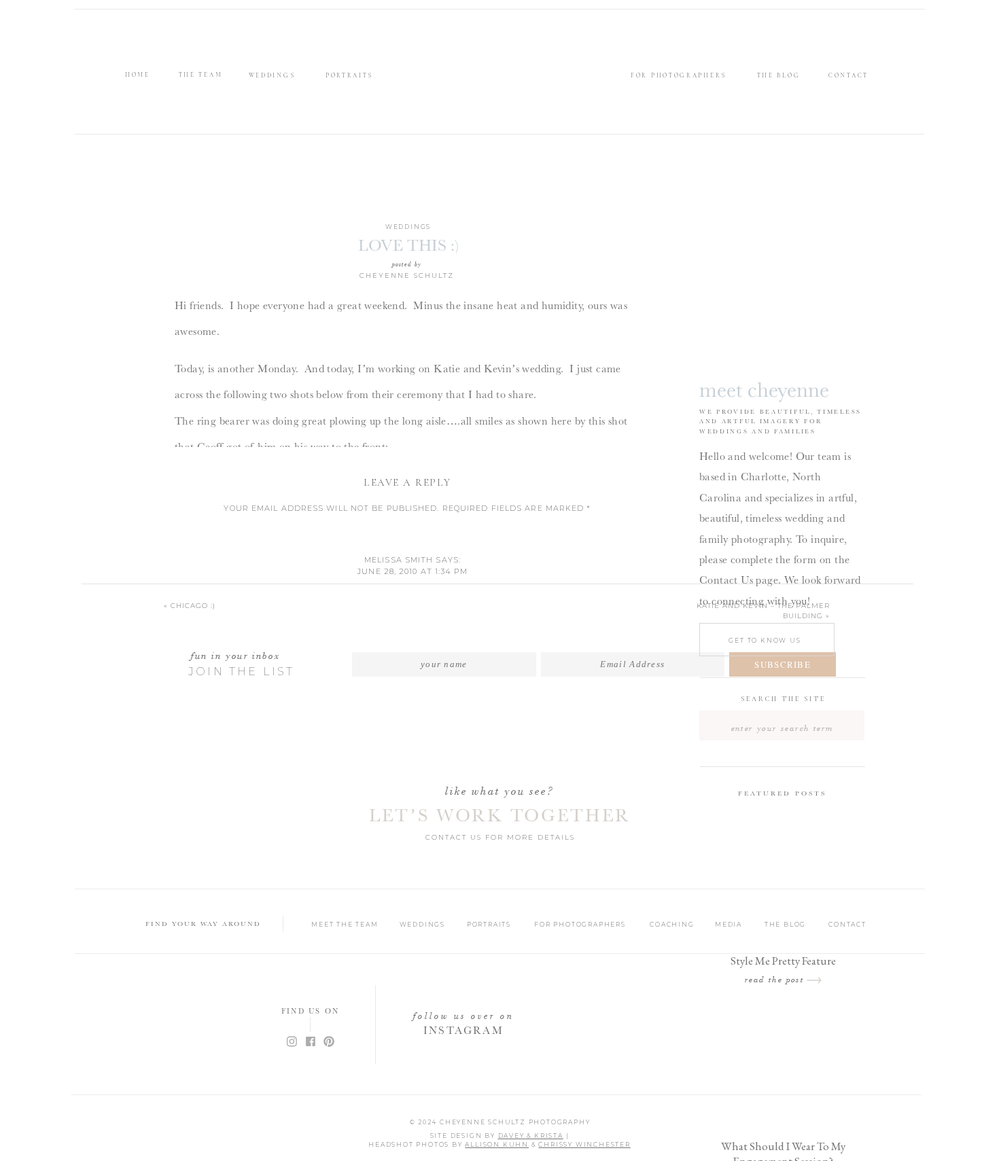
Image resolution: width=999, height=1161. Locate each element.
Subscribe (782, 664)
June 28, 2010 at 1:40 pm (412, 647)
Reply (412, 611)
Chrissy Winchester (584, 1144)
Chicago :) (193, 605)
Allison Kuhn (497, 1144)
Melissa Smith (398, 560)
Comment (408, 530)
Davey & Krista (530, 1135)
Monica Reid (398, 952)
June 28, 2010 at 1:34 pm (412, 571)
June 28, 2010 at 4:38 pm (412, 1115)
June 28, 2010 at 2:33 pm (412, 875)
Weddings (408, 226)
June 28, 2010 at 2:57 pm (412, 962)
